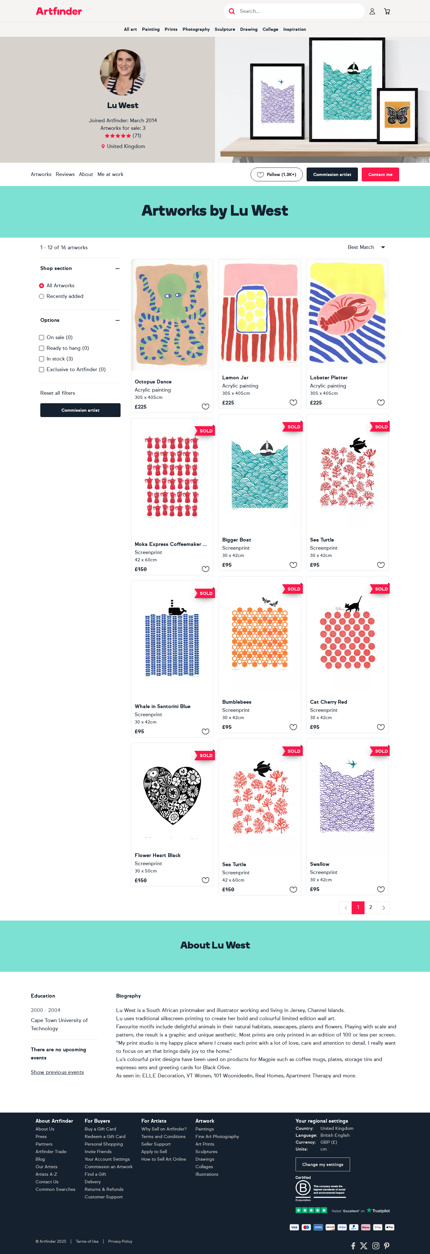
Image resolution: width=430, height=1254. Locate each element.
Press (41, 1136)
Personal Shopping (104, 1144)
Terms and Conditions (163, 1136)
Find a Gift (95, 1174)
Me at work (110, 174)
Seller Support (156, 1144)
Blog (40, 1159)
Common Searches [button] (56, 1189)
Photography (196, 29)
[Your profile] (372, 11)
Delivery (93, 1182)
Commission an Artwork (109, 1166)
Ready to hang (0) (68, 348)
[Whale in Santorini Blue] (172, 659)
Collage (270, 29)
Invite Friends (98, 1151)
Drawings (204, 1159)
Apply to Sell (154, 1151)
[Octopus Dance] (172, 335)
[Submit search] (232, 11)
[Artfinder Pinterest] (387, 1246)
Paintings (204, 1129)
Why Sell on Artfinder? (164, 1129)
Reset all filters (57, 393)
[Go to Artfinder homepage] (59, 11)
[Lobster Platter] (347, 333)
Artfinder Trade (51, 1151)
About (86, 174)
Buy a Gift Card (100, 1129)
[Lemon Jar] (259, 333)
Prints (171, 29)
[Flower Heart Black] (172, 814)
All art (130, 29)
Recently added (65, 296)
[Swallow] (347, 817)
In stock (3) (60, 359)
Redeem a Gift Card (105, 1136)
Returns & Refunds (104, 1189)
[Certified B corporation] (321, 1188)
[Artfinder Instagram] (375, 1246)
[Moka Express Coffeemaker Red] (172, 497)
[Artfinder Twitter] (364, 1246)
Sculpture (225, 29)
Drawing (248, 29)
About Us (45, 1129)
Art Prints (204, 1144)
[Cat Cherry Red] (347, 655)
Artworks (41, 174)
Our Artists (47, 1166)
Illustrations (206, 1174)
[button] (80, 268)
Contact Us (47, 1182)
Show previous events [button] (57, 1072)
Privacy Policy (120, 1241)
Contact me (380, 174)
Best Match (361, 247)
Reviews (65, 174)
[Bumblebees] (259, 655)
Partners (44, 1144)
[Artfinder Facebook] (353, 1246)
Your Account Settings (107, 1159)
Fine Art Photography (217, 1136)
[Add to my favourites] (205, 407)
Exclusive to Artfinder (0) (76, 369)
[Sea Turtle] (347, 492)
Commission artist (332, 174)
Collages (204, 1166)
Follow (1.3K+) (281, 174)
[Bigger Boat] (259, 492)
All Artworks (60, 286)
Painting (151, 29)
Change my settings (322, 1164)
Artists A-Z (46, 1174)
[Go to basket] (387, 11)
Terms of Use (87, 1241)
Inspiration (294, 29)
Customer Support (104, 1197)
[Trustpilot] (343, 1210)
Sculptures (206, 1151)
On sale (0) (60, 337)
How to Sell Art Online (163, 1159)
